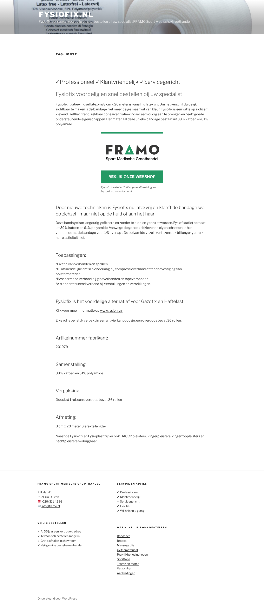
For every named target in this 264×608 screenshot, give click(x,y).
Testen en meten (128, 563)
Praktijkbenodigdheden (132, 554)
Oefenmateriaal (127, 550)
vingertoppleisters (186, 436)
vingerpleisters (159, 436)
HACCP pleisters (133, 436)
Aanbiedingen (126, 573)
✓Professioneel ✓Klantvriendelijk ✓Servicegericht (117, 82)
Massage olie (125, 545)
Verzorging (124, 568)
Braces (121, 540)
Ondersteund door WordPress (57, 598)
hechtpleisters (67, 441)
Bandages (123, 536)
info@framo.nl (50, 506)
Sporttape (123, 559)
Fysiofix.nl (66, 14)
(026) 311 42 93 (51, 501)
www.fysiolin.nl (111, 310)
